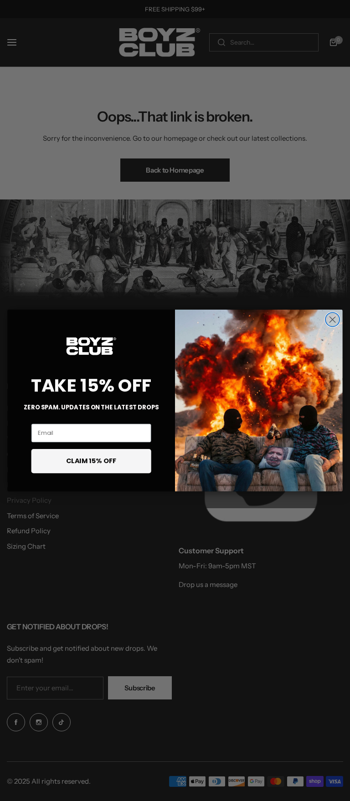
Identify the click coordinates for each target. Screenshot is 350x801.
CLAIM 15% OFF (91, 460)
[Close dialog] (332, 319)
